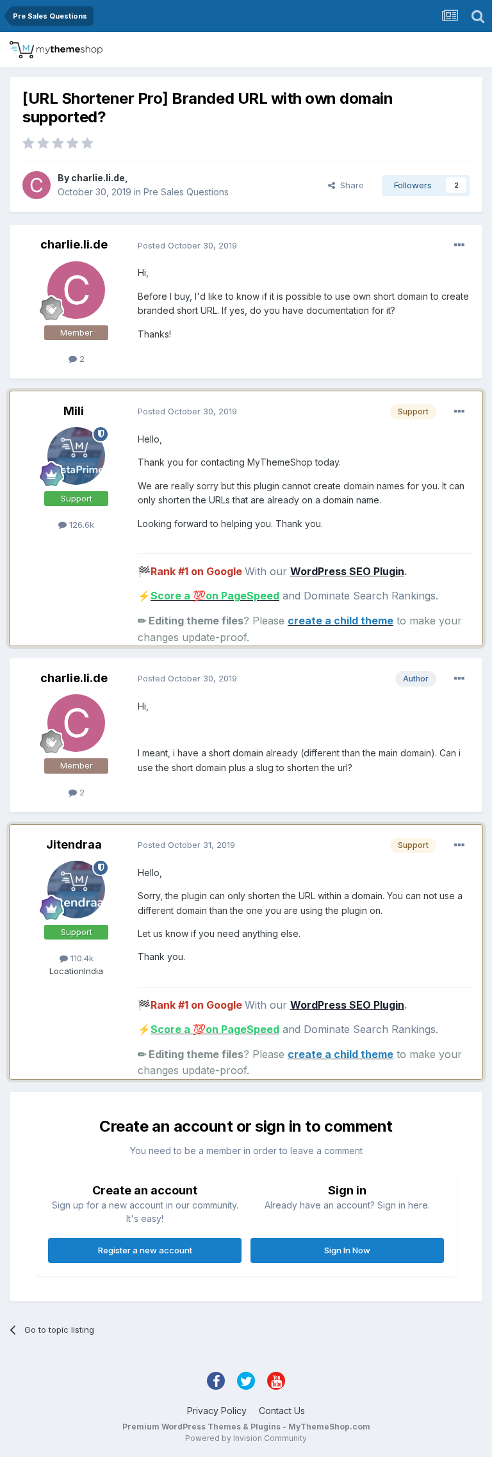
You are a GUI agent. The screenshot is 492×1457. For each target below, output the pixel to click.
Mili (73, 411)
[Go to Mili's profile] (76, 456)
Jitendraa (74, 844)
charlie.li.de (98, 177)
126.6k (80, 524)
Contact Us (282, 1410)
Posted (187, 245)
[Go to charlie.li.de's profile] (36, 185)
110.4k (81, 958)
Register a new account (145, 1250)
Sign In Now (347, 1250)
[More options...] (459, 245)
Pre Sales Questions (186, 191)
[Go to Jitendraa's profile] (76, 889)
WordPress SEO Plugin (347, 571)
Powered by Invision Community (246, 1438)
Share (349, 185)
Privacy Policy (217, 1410)
